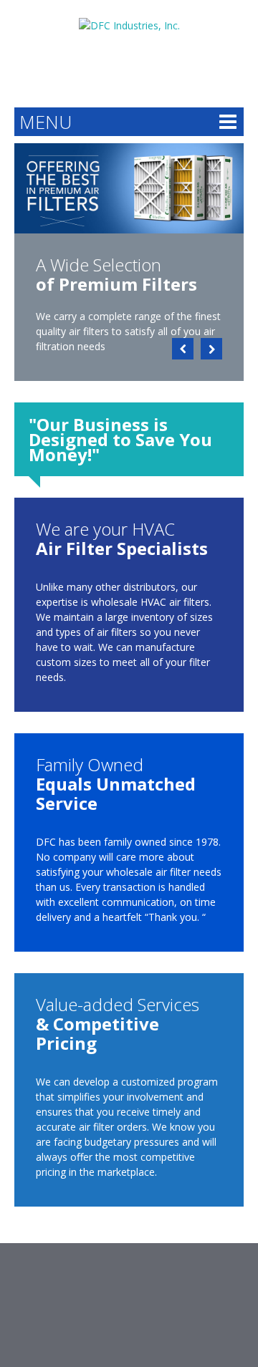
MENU (45, 122)
